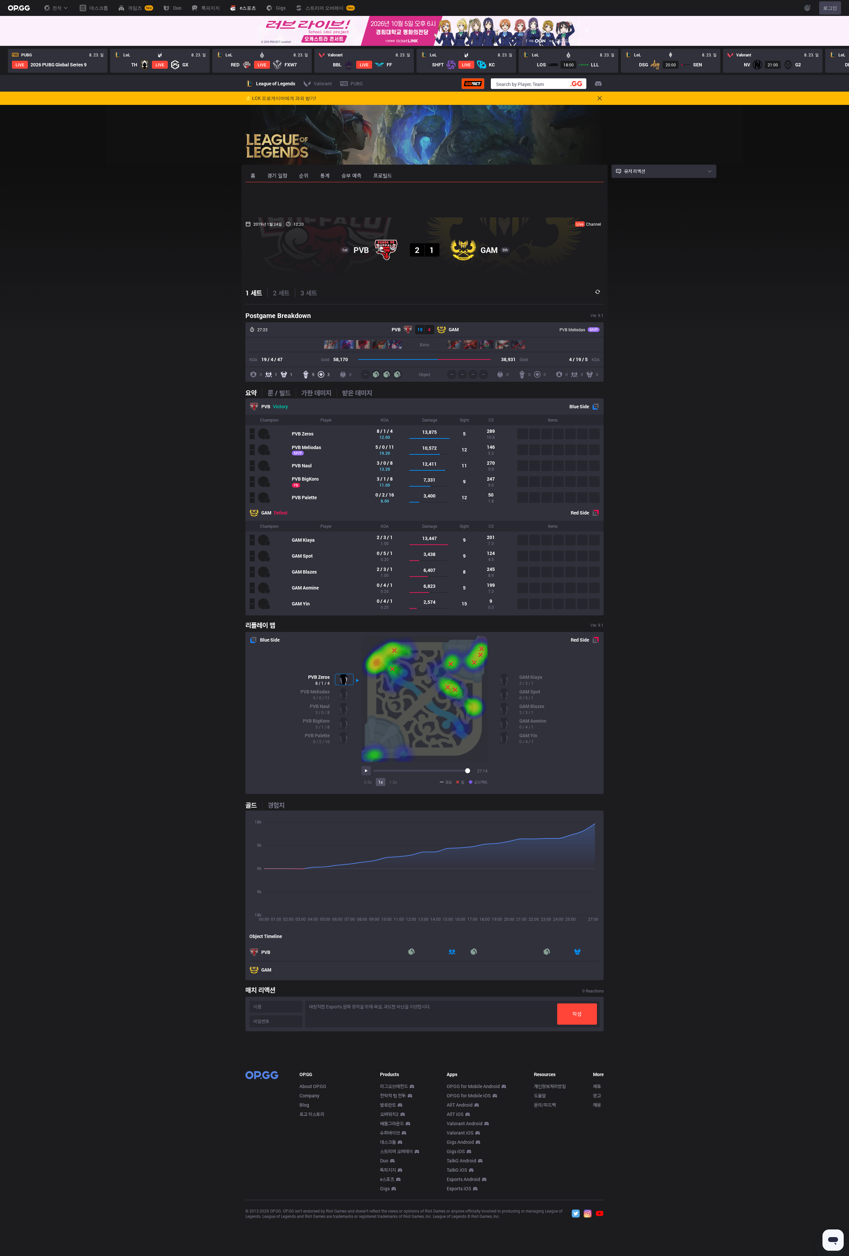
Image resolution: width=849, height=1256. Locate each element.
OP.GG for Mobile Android (473, 1086)
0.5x (368, 782)
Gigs (385, 1188)
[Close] (587, 31)
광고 (597, 1095)
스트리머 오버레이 (396, 1151)
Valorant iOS (460, 1133)
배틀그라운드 (392, 1123)
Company (309, 1095)
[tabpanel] (424, 507)
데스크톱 (388, 1142)
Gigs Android (460, 1142)
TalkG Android (461, 1160)
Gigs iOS (456, 1151)
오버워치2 (389, 1114)
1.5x (393, 782)
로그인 (830, 8)
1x (380, 782)
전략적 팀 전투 (393, 1095)
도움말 (540, 1095)
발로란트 (388, 1105)
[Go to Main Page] (19, 8)
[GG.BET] (473, 83)
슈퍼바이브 (390, 1133)
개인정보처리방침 (550, 1086)
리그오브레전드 (394, 1086)
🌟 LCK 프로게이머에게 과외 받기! (280, 98)
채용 (597, 1105)
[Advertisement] (424, 200)
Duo (384, 1160)
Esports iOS (459, 1188)
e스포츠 (387, 1179)
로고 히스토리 (311, 1114)
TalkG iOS (457, 1170)
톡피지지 (388, 1170)
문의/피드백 (545, 1105)
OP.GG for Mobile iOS (469, 1095)
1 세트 (253, 292)
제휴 (597, 1086)
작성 (577, 1013)
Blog (304, 1105)
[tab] (253, 392)
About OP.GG (312, 1086)
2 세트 (281, 292)
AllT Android (460, 1105)
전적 (57, 8)
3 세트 (308, 292)
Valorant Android (465, 1123)
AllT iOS (455, 1114)
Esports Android (463, 1179)
